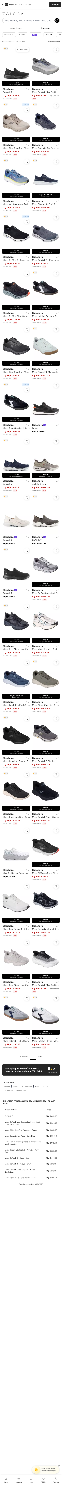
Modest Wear (21, 1090)
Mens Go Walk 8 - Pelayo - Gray (18, 1164)
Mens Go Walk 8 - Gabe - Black (17, 1158)
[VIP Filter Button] (35, 34)
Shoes (15, 1086)
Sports (45, 1086)
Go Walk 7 (9, 1116)
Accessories (27, 1086)
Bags (37, 1086)
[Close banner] (2, 4)
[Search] (57, 20)
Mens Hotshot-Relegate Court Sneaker (20, 1178)
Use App (55, 4)
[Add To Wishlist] (28, 89)
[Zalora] (31, 14)
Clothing (6, 1086)
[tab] (15, 28)
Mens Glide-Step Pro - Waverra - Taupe (21, 1130)
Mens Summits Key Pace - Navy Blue (20, 1136)
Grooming (9, 1090)
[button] (31, 4)
